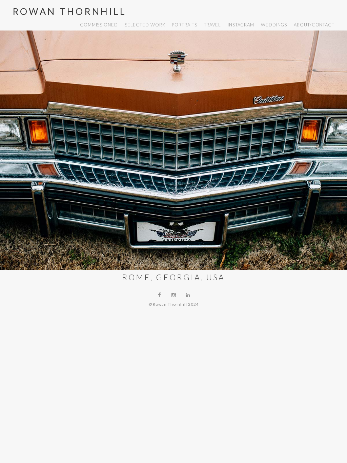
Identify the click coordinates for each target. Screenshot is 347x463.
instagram (241, 24)
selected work (145, 24)
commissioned (99, 24)
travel (212, 24)
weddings (274, 24)
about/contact (314, 24)
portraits (184, 24)
